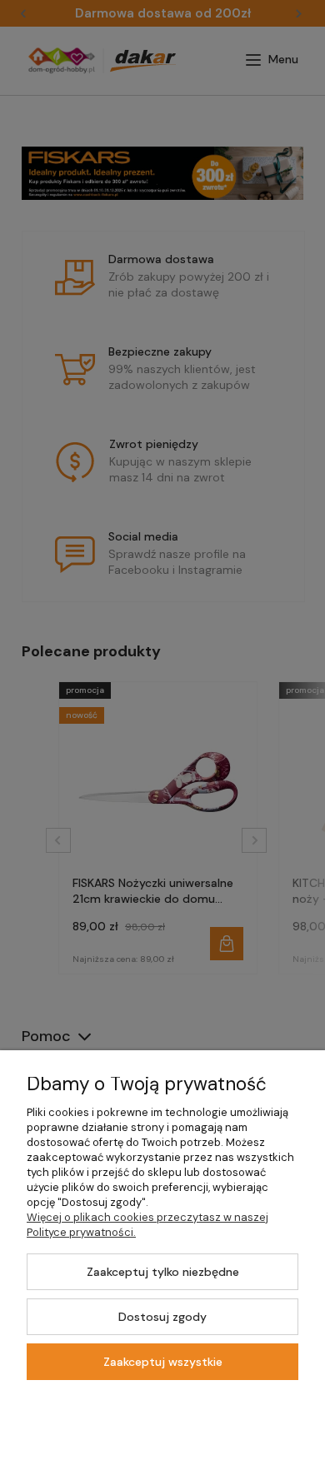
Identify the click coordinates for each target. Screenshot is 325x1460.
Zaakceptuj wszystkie (162, 1361)
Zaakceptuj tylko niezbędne (163, 1271)
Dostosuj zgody (162, 1316)
